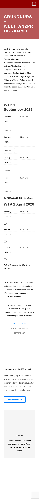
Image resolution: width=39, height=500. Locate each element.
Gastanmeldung (15, 399)
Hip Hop (19, 436)
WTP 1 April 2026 (19, 204)
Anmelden (9, 130)
